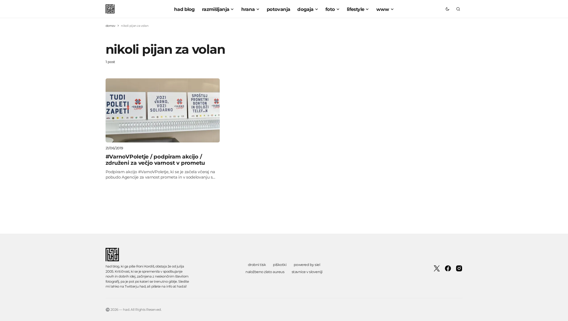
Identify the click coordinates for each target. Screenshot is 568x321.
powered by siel (307, 265)
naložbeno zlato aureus (265, 272)
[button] (447, 8)
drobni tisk (257, 265)
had (142, 286)
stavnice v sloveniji (307, 272)
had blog (112, 266)
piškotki (279, 265)
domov (110, 25)
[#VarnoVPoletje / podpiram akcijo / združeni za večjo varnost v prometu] (163, 110)
